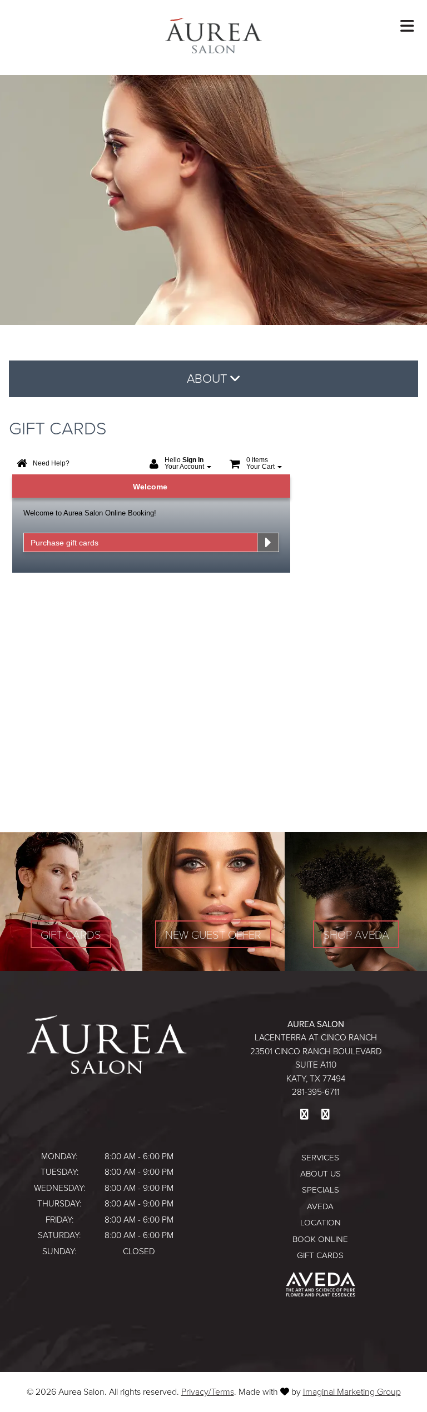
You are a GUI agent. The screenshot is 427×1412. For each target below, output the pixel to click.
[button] (304, 1114)
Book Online (320, 1239)
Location (320, 1222)
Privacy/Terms (207, 1391)
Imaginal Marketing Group (352, 1391)
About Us (320, 1174)
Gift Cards (320, 1255)
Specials (320, 1190)
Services (320, 1157)
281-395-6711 (316, 1091)
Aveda (320, 1206)
